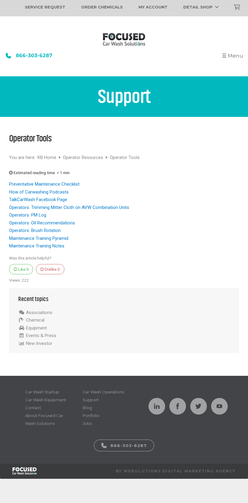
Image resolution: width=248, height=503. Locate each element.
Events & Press (41, 335)
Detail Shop (198, 7)
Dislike (52, 269)
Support (91, 399)
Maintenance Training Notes (36, 246)
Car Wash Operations (103, 391)
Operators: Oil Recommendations (42, 223)
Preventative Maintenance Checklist (44, 184)
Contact (33, 407)
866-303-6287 (34, 55)
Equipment (36, 328)
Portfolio (91, 415)
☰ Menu (232, 56)
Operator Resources (83, 157)
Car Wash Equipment (45, 399)
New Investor (39, 343)
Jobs (87, 423)
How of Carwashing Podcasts (39, 192)
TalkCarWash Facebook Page (38, 199)
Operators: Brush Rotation (35, 230)
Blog (87, 407)
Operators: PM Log (27, 215)
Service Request (45, 7)
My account (153, 7)
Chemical (35, 320)
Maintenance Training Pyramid (38, 238)
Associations (39, 312)
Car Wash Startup (42, 391)
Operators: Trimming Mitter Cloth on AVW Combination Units (69, 207)
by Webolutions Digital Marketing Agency (176, 471)
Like (23, 269)
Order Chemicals (102, 7)
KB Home (47, 157)
